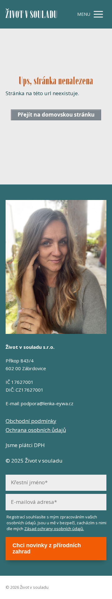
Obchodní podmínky (31, 420)
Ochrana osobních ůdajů (36, 429)
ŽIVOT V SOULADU (32, 14)
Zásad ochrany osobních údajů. (54, 528)
